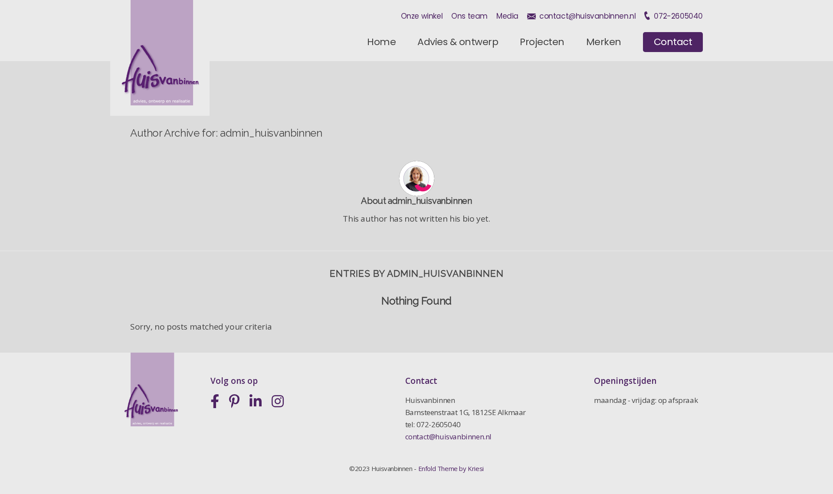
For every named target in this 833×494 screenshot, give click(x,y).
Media (507, 16)
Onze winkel (422, 16)
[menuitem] (381, 42)
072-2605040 (678, 16)
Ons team (469, 16)
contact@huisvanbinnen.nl (587, 16)
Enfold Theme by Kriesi (451, 468)
